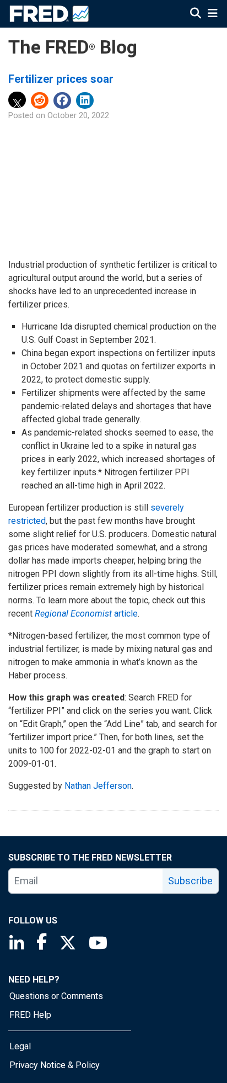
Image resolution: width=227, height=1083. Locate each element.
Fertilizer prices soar (61, 79)
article (86, 613)
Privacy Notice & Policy (54, 1065)
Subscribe (190, 880)
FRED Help (30, 1015)
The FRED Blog (72, 47)
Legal (20, 1046)
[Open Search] (195, 14)
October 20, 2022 (78, 115)
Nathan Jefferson (98, 786)
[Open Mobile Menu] (212, 14)
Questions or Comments (56, 996)
